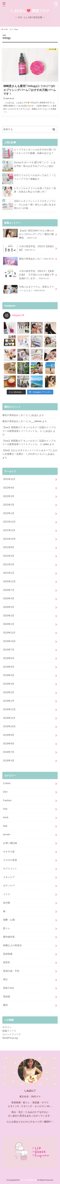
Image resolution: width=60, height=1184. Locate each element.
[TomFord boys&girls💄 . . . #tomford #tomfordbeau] (10, 355)
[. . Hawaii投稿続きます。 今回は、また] (10, 381)
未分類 (6, 902)
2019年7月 (8, 649)
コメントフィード (11, 1034)
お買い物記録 (10, 843)
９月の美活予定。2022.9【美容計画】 (36, 248)
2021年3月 (8, 555)
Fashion (7, 800)
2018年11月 (9, 718)
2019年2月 (8, 692)
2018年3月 (8, 760)
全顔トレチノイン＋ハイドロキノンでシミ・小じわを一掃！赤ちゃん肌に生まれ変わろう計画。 (35, 204)
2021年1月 (8, 573)
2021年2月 (8, 564)
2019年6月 (8, 658)
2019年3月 (8, 683)
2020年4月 (8, 598)
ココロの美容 (10, 860)
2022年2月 (8, 504)
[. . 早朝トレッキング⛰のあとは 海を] (37, 368)
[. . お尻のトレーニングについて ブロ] (23, 341)
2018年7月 (8, 752)
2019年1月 (8, 700)
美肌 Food (8, 988)
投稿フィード (9, 1030)
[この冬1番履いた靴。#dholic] (50, 328)
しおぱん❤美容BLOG (28, 1180)
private (6, 834)
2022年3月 (8, 496)
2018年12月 (9, 709)
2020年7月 (8, 590)
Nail (5, 826)
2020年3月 (8, 607)
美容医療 (7, 954)
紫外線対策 (9, 936)
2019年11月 (9, 632)
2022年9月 (8, 487)
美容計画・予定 (11, 971)
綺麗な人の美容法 (12, 945)
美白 (5, 979)
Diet (5, 791)
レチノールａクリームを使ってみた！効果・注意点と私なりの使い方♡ (35, 190)
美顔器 (6, 996)
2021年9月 (8, 547)
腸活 (5, 1005)
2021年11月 (9, 530)
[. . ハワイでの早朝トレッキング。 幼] (37, 381)
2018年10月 (9, 726)
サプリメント (10, 868)
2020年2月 (8, 615)
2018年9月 (8, 735)
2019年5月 (8, 666)
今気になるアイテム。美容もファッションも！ (36, 288)
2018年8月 (8, 743)
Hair (5, 808)
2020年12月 (9, 581)
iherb (5, 817)
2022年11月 (9, 479)
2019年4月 (8, 675)
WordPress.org (10, 1038)
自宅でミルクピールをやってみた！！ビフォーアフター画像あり (35, 177)
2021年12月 (9, 521)
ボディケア (9, 885)
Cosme (6, 783)
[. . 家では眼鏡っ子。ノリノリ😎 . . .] (50, 341)
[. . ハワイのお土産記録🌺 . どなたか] (10, 368)
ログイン (7, 1027)
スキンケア (9, 877)
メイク (6, 894)
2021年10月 (9, 538)
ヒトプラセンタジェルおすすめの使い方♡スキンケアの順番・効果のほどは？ (35, 151)
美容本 (6, 962)
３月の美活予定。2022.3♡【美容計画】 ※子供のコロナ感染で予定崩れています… (36, 274)
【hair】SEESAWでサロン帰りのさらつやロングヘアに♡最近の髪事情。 (36, 234)
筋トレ (6, 928)
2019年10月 (9, 641)
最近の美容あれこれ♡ (36, 258)
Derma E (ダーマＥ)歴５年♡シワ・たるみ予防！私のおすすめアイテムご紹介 (34, 164)
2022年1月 (8, 513)
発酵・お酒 (9, 919)
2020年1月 (8, 624)
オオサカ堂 (9, 851)
